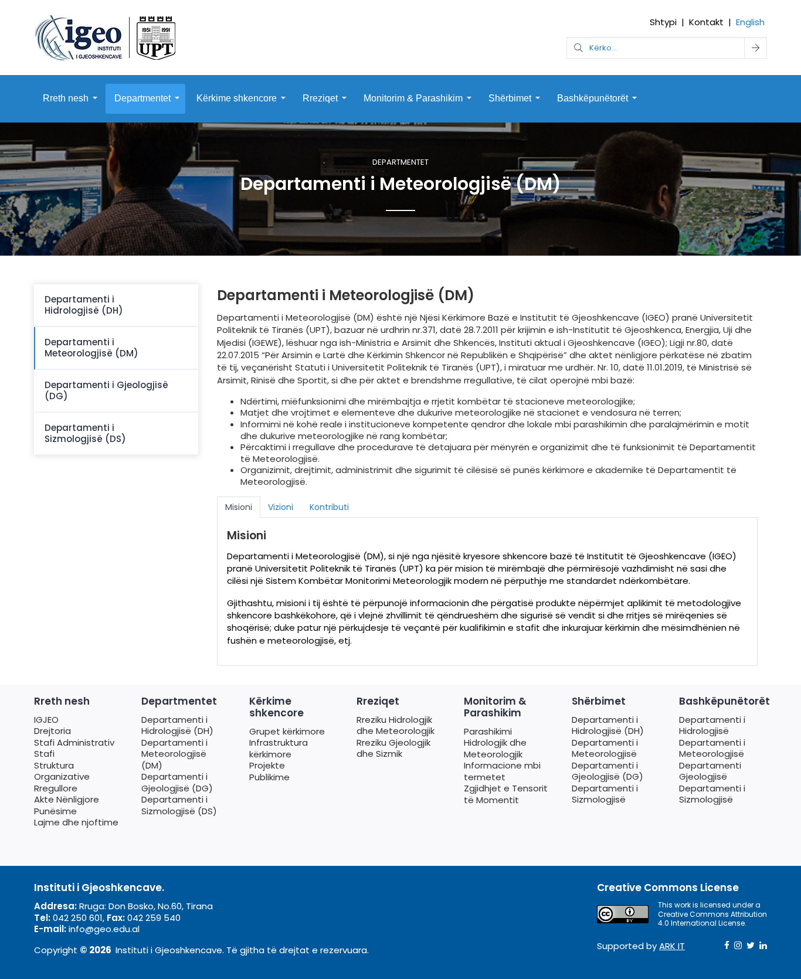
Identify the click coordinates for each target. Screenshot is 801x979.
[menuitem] (116, 305)
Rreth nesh (66, 98)
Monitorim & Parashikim (413, 98)
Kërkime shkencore (236, 98)
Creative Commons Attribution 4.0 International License (712, 919)
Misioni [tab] (238, 507)
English (750, 22)
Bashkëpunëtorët (592, 98)
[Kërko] (755, 48)
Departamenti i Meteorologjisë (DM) (91, 348)
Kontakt (706, 22)
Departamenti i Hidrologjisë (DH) (84, 305)
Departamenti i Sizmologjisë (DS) (85, 433)
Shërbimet (509, 98)
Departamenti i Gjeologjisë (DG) (106, 391)
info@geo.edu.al (104, 929)
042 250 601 (78, 918)
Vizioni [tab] (280, 507)
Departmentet (142, 98)
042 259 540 (154, 918)
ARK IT (672, 946)
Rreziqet (320, 98)
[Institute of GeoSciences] (106, 36)
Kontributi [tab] (329, 507)
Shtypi (663, 22)
